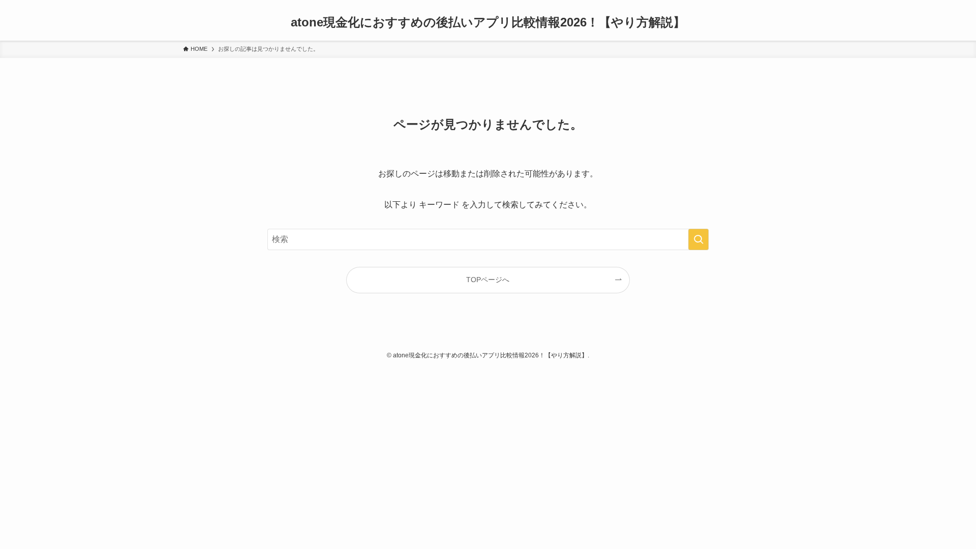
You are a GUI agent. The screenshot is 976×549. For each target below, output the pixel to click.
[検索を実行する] (698, 239)
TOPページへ (487, 280)
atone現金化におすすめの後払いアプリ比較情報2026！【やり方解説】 (488, 22)
